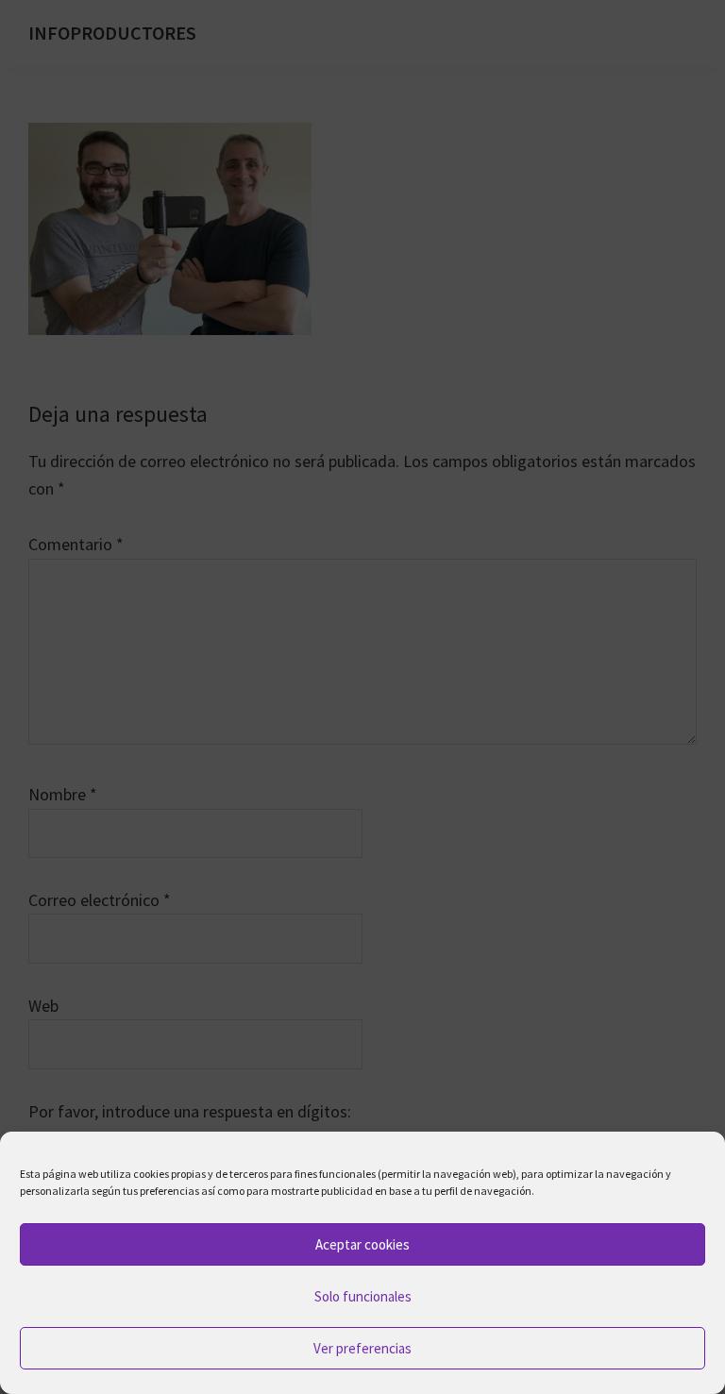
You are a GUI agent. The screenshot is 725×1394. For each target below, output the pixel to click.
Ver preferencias (362, 1348)
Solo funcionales (363, 1296)
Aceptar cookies (362, 1244)
